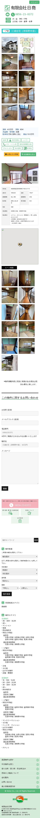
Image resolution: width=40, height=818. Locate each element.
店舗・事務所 (8, 673)
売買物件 (5, 619)
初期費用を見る (29, 154)
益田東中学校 (10, 657)
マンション (7, 625)
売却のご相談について (10, 773)
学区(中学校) (7, 650)
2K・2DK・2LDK (9, 682)
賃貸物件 (5, 678)
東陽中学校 (18, 655)
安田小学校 (9, 639)
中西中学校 (9, 655)
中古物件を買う (8, 764)
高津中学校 (20, 657)
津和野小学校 (19, 644)
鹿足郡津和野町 (9, 642)
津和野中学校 (19, 662)
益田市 (5, 635)
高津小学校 (28, 639)
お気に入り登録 (12, 154)
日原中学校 (9, 662)
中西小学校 (9, 637)
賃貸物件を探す (8, 760)
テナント (6, 747)
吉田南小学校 (19, 637)
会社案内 (5, 777)
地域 (4, 628)
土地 (4, 666)
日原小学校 (9, 644)
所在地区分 (7, 630)
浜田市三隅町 (8, 694)
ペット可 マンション (11, 725)
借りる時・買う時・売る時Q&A (14, 769)
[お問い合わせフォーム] (7, 14)
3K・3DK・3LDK (9, 621)
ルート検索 (9, 268)
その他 (5, 668)
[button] (20, 244)
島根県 (4, 606)
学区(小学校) (7, 633)
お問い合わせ (7, 782)
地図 (34, 809)
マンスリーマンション (11, 720)
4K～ (4, 623)
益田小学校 (18, 639)
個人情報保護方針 (8, 786)
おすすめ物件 (8, 670)
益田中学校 (28, 655)
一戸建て (6, 648)
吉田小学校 (29, 637)
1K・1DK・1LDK (9, 680)
